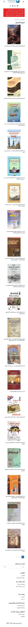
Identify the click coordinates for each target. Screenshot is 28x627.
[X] (15, 6)
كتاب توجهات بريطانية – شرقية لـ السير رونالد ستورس (15, 416)
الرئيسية (23, 19)
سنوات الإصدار (21, 614)
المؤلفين (23, 616)
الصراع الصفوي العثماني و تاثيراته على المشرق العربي (14, 45)
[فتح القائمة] (23, 2)
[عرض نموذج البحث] (4, 2)
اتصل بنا (23, 597)
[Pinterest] (13, 6)
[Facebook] (18, 6)
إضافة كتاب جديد (21, 584)
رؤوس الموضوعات (20, 577)
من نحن (23, 599)
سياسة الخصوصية (21, 607)
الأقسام (23, 575)
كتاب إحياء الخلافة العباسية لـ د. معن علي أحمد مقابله (15, 365)
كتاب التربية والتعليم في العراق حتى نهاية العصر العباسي (14, 98)
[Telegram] (10, 6)
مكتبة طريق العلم (16, 623)
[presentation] (14, 34)
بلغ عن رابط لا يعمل (20, 586)
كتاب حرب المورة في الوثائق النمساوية (17, 391)
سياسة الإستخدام (21, 605)
